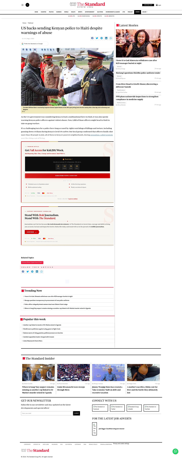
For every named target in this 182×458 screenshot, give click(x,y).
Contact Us (36, 444)
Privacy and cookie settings (121, 443)
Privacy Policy (93, 444)
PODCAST (130, 12)
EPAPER (138, 12)
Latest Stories (128, 25)
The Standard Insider (40, 358)
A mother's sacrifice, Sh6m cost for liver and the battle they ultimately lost (142, 390)
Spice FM (98, 16)
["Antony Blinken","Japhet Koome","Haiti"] (32, 262)
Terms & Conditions (106, 444)
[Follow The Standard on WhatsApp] (175, 451)
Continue (32, 232)
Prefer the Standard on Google (33, 43)
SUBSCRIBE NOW (148, 5)
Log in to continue (73, 199)
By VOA (24, 38)
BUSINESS (58, 12)
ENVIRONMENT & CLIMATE (113, 12)
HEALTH (73, 12)
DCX (61, 444)
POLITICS (51, 12)
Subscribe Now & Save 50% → (67, 175)
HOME (36, 12)
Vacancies (55, 444)
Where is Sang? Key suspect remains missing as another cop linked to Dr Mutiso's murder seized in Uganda (38, 390)
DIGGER (144, 12)
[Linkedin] (135, 408)
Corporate (27, 444)
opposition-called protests (101, 135)
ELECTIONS (100, 12)
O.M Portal (68, 444)
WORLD (66, 12)
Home (24, 23)
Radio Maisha (84, 16)
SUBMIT (76, 413)
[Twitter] (118, 408)
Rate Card (46, 444)
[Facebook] (101, 408)
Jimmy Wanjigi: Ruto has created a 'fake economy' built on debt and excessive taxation (107, 390)
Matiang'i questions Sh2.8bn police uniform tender (138, 73)
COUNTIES (43, 12)
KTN (124, 12)
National (30, 23)
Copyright (78, 444)
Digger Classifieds (107, 429)
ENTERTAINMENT (89, 12)
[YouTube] (152, 408)
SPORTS (80, 12)
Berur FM (110, 16)
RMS (85, 444)
